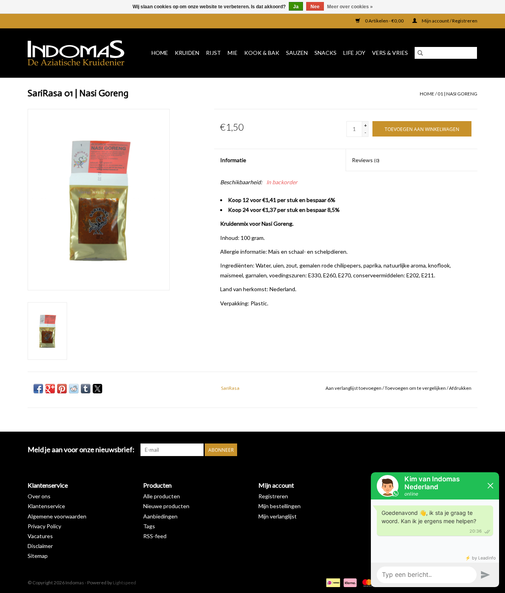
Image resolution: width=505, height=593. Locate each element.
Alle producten (161, 496)
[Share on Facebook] (38, 388)
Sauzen (297, 52)
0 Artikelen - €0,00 (384, 21)
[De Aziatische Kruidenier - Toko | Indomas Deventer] (79, 52)
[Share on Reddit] (74, 388)
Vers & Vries (390, 52)
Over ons (39, 496)
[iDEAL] (332, 582)
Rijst (213, 52)
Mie (233, 52)
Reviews (366, 160)
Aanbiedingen (160, 516)
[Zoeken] (420, 53)
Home (160, 52)
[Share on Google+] (50, 388)
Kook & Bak (261, 52)
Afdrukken (460, 388)
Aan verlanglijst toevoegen (353, 388)
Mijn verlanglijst (277, 516)
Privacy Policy (44, 526)
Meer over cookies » (350, 6)
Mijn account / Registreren (449, 21)
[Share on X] (97, 388)
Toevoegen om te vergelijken (416, 388)
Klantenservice (46, 506)
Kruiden (187, 52)
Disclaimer (40, 545)
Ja (296, 6)
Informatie (233, 160)
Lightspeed (124, 583)
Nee (315, 6)
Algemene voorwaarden (57, 516)
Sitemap (38, 555)
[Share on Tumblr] (85, 388)
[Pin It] (62, 388)
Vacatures (40, 536)
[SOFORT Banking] (349, 582)
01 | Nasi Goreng (457, 94)
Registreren (273, 496)
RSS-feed (154, 536)
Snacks (325, 52)
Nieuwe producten (166, 506)
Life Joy (354, 52)
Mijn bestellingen (279, 506)
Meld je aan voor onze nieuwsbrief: (81, 449)
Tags (149, 526)
